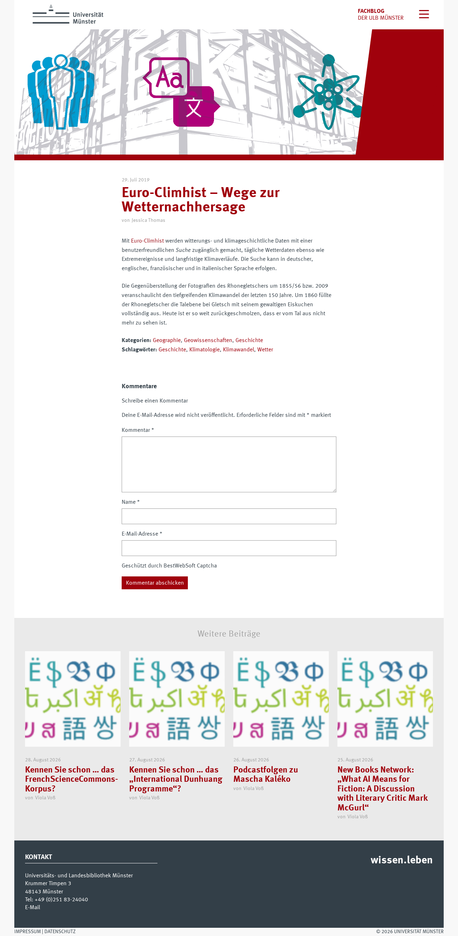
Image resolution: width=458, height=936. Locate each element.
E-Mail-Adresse (142, 534)
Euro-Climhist (147, 241)
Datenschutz (59, 931)
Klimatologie (204, 350)
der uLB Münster (381, 18)
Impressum (27, 931)
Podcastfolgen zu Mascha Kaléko (265, 775)
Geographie (167, 340)
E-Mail (32, 908)
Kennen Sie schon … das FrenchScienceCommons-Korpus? (71, 780)
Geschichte (249, 340)
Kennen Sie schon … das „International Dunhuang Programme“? (176, 780)
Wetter (265, 350)
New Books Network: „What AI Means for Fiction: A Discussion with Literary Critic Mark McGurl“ (382, 789)
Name (131, 502)
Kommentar (138, 430)
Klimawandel (238, 350)
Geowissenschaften (208, 340)
